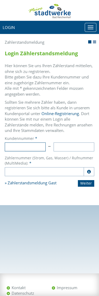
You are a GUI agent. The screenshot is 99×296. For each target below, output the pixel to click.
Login (9, 27)
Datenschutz (23, 293)
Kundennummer (21, 138)
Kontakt (19, 287)
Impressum (67, 287)
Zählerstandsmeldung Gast (32, 182)
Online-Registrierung (60, 113)
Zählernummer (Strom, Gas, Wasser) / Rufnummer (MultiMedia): (49, 160)
